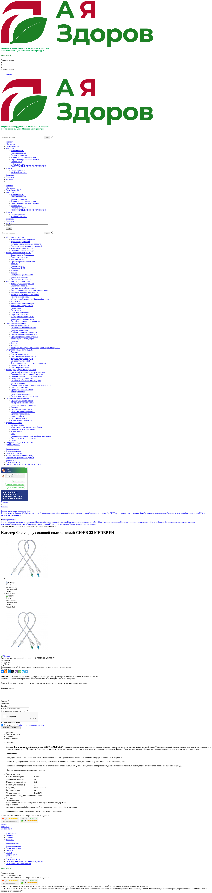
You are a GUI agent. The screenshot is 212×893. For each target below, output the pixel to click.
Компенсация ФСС (19, 173)
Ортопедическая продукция (155, 513)
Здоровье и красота (175, 513)
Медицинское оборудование (55, 513)
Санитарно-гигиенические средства (135, 522)
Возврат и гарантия (19, 155)
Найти (9, 228)
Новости (9, 835)
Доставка (10, 175)
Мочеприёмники (157, 522)
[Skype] (23, 671)
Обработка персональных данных (25, 159)
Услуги (9, 168)
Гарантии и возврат (14, 848)
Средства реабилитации (77, 513)
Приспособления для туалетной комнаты (18, 522)
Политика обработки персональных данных (24, 861)
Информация (6, 829)
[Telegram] (26, 671)
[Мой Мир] (9, 671)
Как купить (10, 148)
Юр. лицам (10, 144)
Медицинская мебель (35, 513)
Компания (5, 827)
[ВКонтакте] (2, 671)
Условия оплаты (17, 151)
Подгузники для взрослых (109, 522)
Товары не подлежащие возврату (24, 157)
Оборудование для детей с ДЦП (100, 513)
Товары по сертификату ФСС (13, 513)
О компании (11, 833)
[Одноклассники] (5, 671)
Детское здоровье (14, 515)
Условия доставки (18, 153)
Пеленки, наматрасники (59, 524)
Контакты (10, 177)
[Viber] (16, 671)
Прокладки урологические (38, 524)
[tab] (106, 660)
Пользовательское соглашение (18, 864)
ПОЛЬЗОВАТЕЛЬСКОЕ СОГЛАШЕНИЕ (28, 166)
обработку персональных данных (30, 725)
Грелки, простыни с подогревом (82, 524)
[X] (12, 671)
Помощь (9, 850)
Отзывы (9, 837)
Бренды (9, 857)
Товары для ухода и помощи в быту (129, 513)
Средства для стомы (18, 524)
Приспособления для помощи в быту (82, 522)
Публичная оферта (18, 164)
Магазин (9, 179)
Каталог (9, 74)
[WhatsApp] (19, 671)
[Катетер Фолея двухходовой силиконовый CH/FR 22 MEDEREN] (27, 578)
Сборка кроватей (18, 170)
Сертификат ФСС (13, 146)
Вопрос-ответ (16, 162)
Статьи (9, 853)
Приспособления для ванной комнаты (51, 522)
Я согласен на (24, 725)
